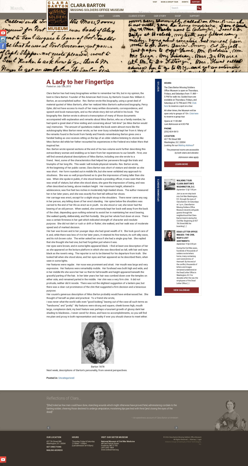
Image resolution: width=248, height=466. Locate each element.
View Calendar (181, 290)
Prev (49, 428)
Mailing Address (185, 145)
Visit (155, 2)
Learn (116, 16)
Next (176, 428)
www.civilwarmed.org (110, 450)
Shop (178, 16)
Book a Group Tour (169, 2)
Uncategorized (66, 377)
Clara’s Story (137, 16)
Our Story (160, 16)
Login (200, 439)
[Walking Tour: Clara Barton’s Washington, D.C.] (169, 189)
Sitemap (193, 439)
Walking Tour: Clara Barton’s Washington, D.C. (186, 183)
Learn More (181, 164)
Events (185, 2)
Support (196, 2)
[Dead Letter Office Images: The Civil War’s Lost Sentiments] (169, 240)
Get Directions (54, 447)
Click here (193, 113)
